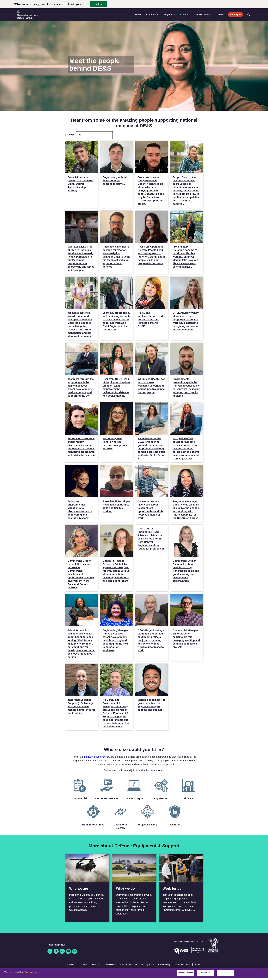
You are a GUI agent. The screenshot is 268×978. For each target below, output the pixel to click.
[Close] (263, 973)
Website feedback (182, 964)
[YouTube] (68, 951)
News (220, 14)
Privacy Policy (148, 964)
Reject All (205, 973)
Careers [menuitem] (184, 14)
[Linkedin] (62, 951)
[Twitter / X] (56, 951)
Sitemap (198, 964)
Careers (83, 964)
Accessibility (110, 964)
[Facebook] (49, 951)
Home (138, 14)
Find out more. (31, 972)
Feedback (99, 4)
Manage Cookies (185, 973)
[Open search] (248, 15)
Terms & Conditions (128, 964)
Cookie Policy (164, 964)
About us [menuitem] (151, 14)
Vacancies (96, 964)
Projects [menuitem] (168, 14)
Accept (225, 973)
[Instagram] (74, 951)
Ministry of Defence (95, 756)
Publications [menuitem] (203, 14)
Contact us (71, 964)
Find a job (235, 14)
